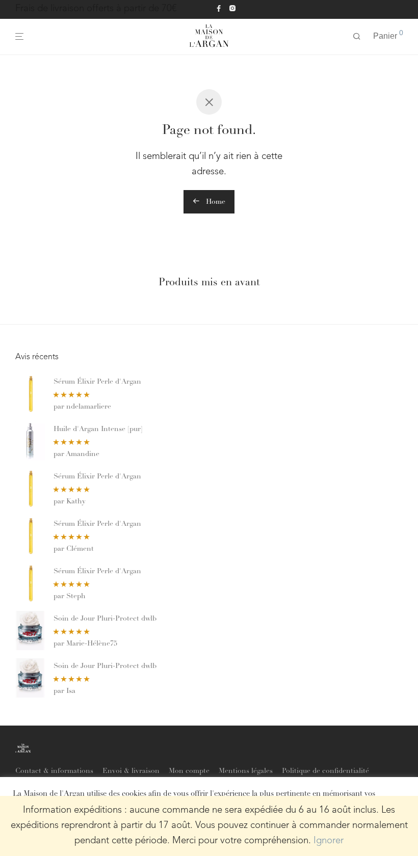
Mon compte (189, 771)
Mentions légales (246, 771)
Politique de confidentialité (325, 771)
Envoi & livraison (131, 771)
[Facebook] (219, 8)
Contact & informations (54, 771)
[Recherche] (357, 36)
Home (214, 202)
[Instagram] (232, 8)
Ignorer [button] (329, 841)
